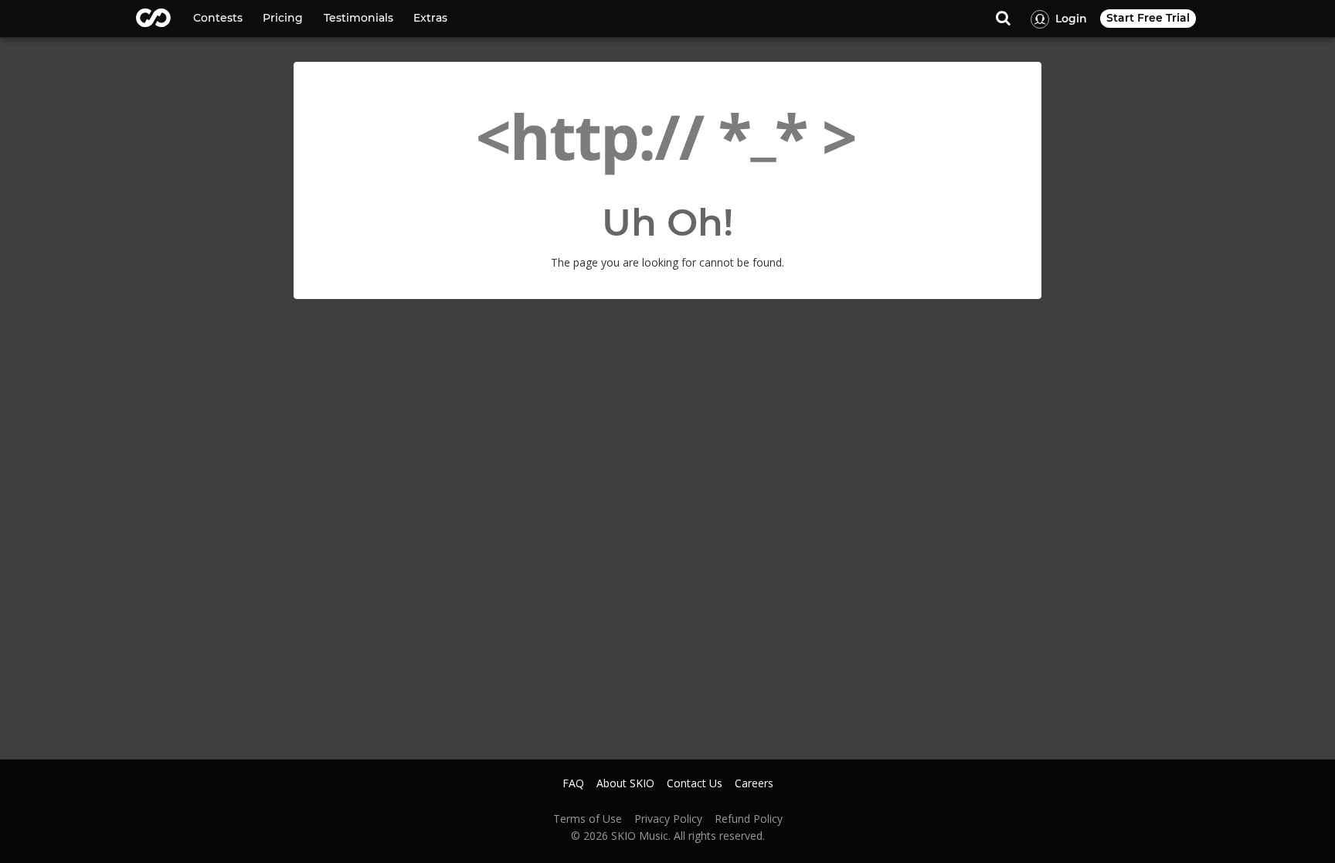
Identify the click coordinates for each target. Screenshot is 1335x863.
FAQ (573, 783)
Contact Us (694, 783)
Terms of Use (587, 819)
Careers (754, 783)
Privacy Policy (668, 819)
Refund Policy (749, 819)
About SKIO (625, 783)
